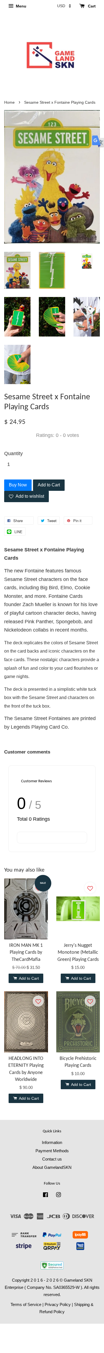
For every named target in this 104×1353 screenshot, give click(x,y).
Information (52, 1142)
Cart (91, 6)
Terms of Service (26, 1304)
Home (9, 102)
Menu (20, 6)
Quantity (13, 453)
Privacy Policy (58, 1304)
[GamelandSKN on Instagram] (58, 1195)
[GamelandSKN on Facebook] (45, 1195)
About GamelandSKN (52, 1167)
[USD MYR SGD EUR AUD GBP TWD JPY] (64, 6)
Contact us (52, 1159)
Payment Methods (52, 1150)
